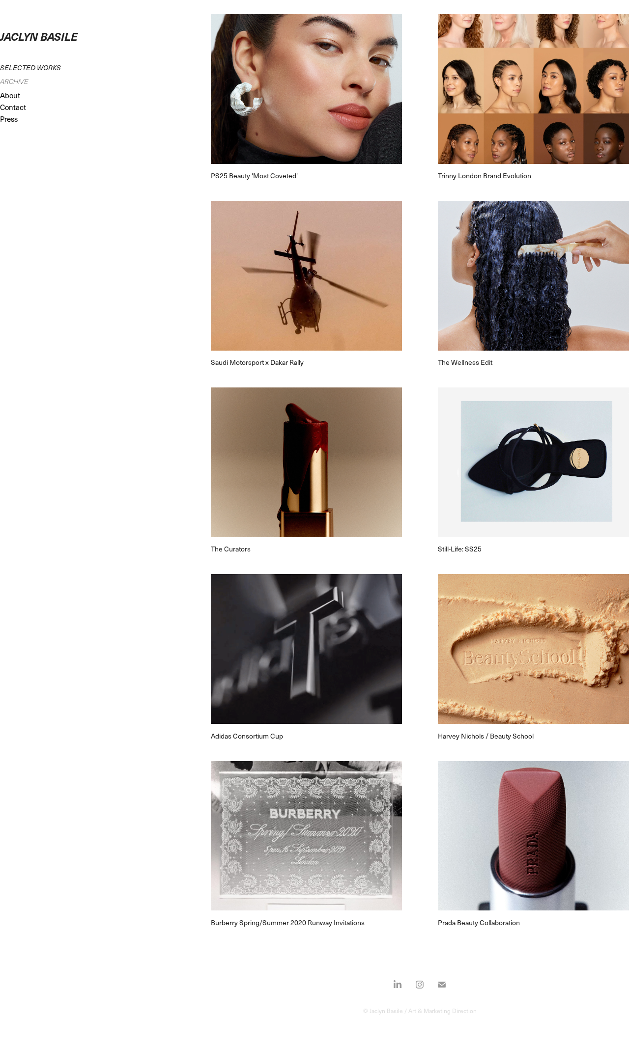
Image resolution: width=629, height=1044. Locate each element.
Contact (13, 107)
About (10, 95)
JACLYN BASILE (39, 36)
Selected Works (30, 67)
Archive (14, 81)
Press (9, 119)
